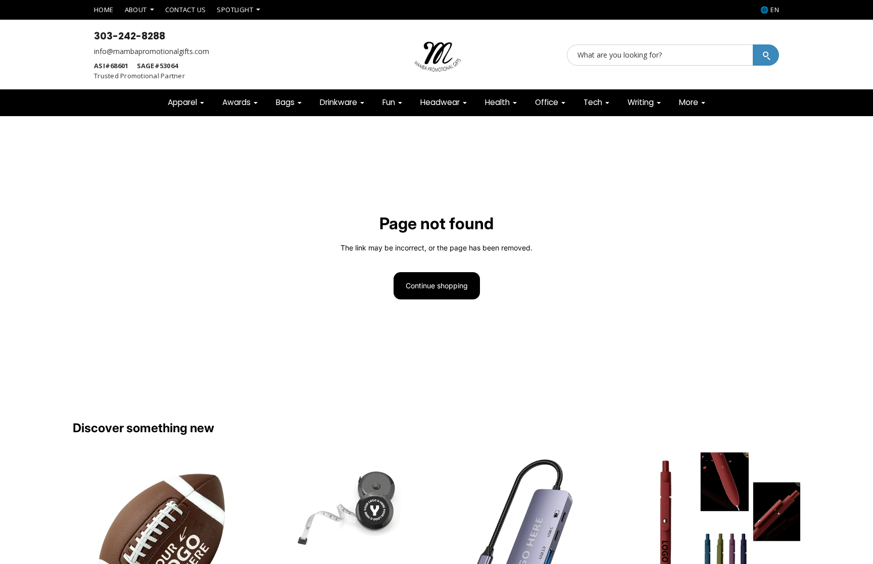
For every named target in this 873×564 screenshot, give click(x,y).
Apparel (182, 102)
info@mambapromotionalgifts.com (151, 51)
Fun (388, 102)
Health (497, 102)
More (688, 102)
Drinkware (338, 102)
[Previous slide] (88, 541)
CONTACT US (185, 9)
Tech (593, 102)
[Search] (766, 55)
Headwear (440, 102)
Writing (640, 102)
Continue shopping (437, 285)
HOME (104, 9)
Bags (285, 102)
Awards (236, 102)
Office (546, 102)
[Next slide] (235, 541)
